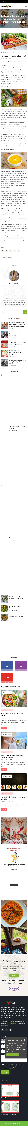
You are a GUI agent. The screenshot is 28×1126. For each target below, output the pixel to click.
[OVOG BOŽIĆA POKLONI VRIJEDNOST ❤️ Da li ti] (14, 830)
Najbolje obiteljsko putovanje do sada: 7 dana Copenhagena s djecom (17, 361)
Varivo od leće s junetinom (16, 616)
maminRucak (19, 52)
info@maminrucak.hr (11, 1023)
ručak (9, 257)
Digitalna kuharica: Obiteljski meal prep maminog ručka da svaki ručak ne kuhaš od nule (17, 324)
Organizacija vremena (7, 710)
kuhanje (4, 257)
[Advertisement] (14, 639)
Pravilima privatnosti (17, 1069)
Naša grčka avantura (14, 334)
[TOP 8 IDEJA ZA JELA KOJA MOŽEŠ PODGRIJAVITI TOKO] (14, 913)
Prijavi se (14, 975)
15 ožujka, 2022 (9, 801)
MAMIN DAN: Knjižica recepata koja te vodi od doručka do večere (17, 352)
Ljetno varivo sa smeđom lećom (17, 538)
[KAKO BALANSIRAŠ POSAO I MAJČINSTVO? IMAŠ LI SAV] (14, 858)
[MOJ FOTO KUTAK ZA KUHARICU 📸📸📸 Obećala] (14, 940)
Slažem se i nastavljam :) (13, 1055)
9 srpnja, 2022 (9, 718)
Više (3, 728)
